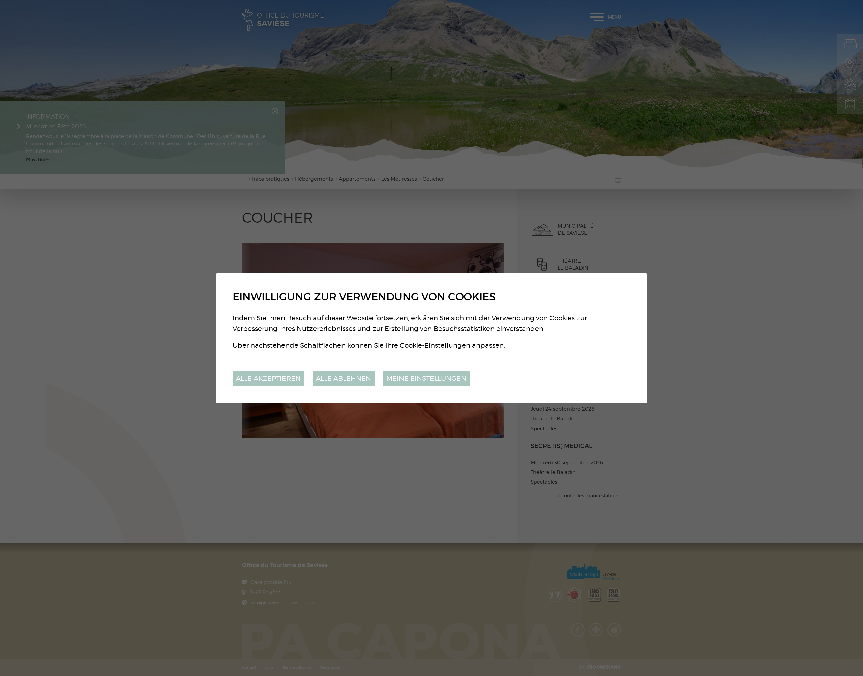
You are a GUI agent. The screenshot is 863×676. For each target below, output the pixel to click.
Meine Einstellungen (426, 378)
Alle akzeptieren (268, 378)
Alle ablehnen (343, 378)
